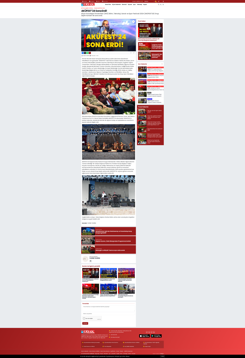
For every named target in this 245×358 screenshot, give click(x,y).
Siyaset (130, 4)
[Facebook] (147, 332)
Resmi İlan (105, 1)
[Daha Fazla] (90, 53)
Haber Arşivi (148, 346)
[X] (149, 332)
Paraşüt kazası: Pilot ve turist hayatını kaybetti (154, 95)
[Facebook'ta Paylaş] (83, 53)
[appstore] (144, 336)
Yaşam (145, 4)
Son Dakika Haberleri (129, 346)
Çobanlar (113, 353)
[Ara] (159, 4)
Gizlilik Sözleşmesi (128, 351)
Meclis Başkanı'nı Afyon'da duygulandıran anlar (107, 279)
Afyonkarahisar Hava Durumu (111, 342)
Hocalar (133, 353)
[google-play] (156, 336)
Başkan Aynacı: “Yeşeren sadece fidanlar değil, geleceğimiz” (154, 101)
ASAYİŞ (149, 92)
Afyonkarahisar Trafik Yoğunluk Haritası (151, 343)
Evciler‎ (129, 353)
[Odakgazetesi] (88, 4)
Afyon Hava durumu (105, 351)
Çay (110, 353)
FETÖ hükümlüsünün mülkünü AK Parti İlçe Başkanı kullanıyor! (90, 280)
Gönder (85, 323)
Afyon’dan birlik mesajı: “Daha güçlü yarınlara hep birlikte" (108, 295)
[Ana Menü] (163, 4)
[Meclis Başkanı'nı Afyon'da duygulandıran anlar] (108, 273)
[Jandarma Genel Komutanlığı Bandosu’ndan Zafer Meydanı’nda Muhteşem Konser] (90, 288)
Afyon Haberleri (116, 4)
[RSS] (154, 332)
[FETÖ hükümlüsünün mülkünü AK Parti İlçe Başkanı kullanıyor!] (90, 273)
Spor (134, 4)
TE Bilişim (162, 353)
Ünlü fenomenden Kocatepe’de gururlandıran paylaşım (125, 296)
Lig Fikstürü (112, 351)
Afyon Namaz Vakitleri (94, 351)
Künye (117, 351)
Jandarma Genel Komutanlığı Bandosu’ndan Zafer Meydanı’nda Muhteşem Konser (90, 296)
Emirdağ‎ (125, 353)
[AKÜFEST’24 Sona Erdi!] (108, 35)
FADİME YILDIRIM (86, 55)
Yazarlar (85, 1)
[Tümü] (162, 64)
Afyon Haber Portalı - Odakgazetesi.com (93, 8)
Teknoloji (139, 4)
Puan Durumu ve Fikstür (89, 346)
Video (98, 1)
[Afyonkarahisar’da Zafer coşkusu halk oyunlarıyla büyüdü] (126, 273)
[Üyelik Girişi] (163, 1)
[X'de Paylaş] (85, 53)
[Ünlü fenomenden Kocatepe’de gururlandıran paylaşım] (126, 288)
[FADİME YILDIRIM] (85, 259)
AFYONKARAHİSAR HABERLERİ (87, 353)
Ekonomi (124, 4)
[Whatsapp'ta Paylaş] (87, 53)
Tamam (162, 356)
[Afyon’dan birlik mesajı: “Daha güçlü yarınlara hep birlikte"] (108, 288)
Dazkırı (117, 353)
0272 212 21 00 (114, 334)
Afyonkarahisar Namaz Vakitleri (132, 342)
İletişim (121, 351)
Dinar (121, 353)
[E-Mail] (91, 261)
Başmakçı (97, 353)
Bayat (101, 353)
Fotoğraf (92, 1)
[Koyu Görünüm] (161, 4)
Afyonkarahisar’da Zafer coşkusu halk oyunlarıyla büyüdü (125, 280)
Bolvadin (150, 99)
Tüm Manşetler (107, 346)
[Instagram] (152, 332)
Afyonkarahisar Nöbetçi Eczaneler (92, 342)
